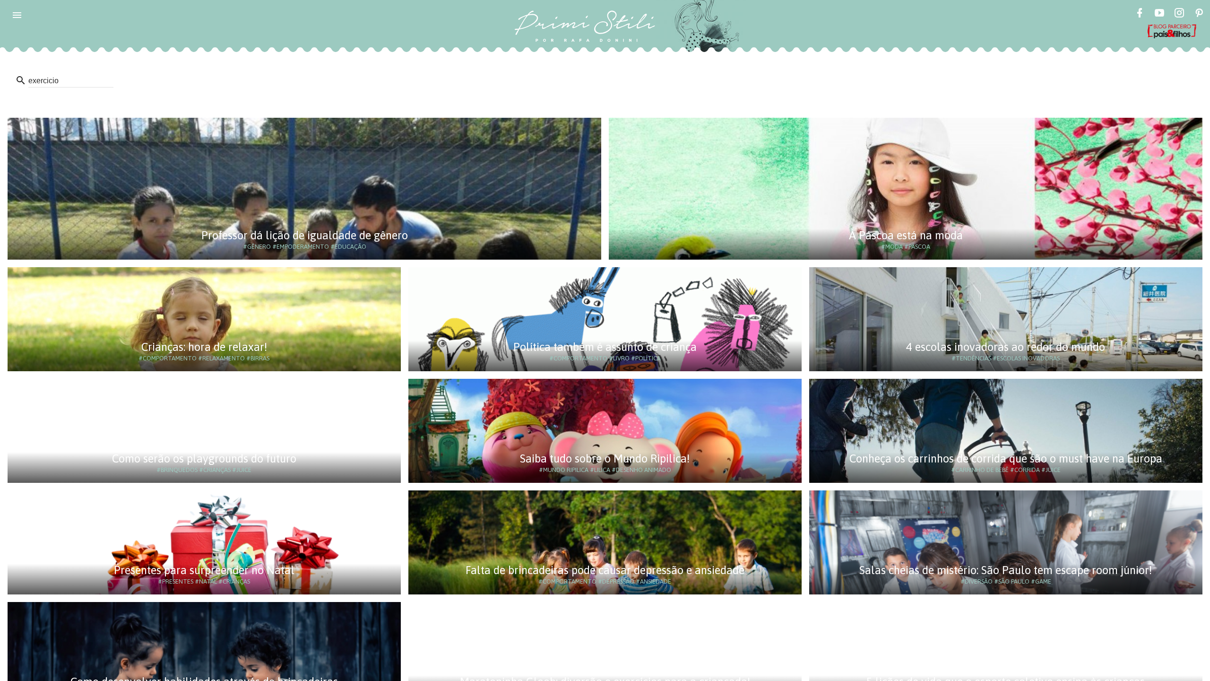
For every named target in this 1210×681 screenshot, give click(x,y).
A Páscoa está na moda (906, 235)
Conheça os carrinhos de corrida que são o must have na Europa (1005, 458)
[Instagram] (1179, 14)
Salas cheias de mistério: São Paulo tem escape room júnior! (1005, 570)
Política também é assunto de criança (605, 346)
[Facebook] (1139, 14)
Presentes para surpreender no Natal (204, 570)
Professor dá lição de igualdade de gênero (304, 235)
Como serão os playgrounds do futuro (204, 458)
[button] (17, 15)
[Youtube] (1159, 14)
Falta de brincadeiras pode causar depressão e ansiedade (605, 570)
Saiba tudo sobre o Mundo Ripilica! (605, 458)
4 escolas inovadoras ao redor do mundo (1005, 346)
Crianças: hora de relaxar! (204, 346)
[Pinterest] (1199, 14)
